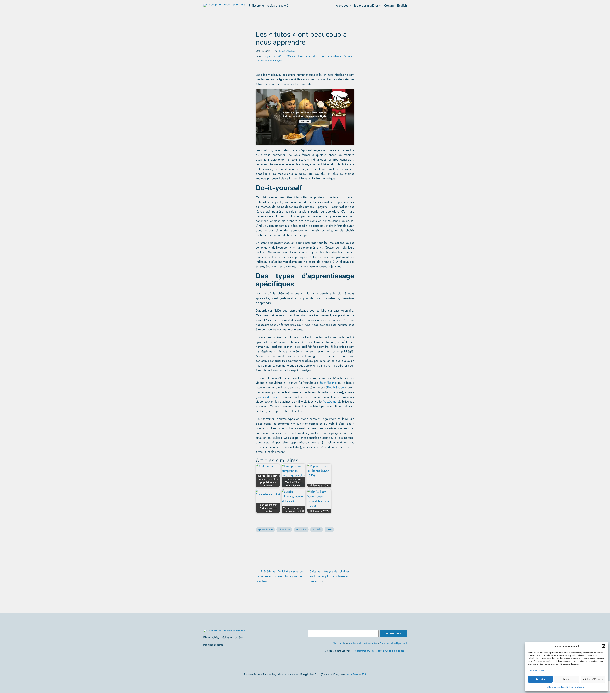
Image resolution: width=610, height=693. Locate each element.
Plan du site (339, 643)
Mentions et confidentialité (363, 643)
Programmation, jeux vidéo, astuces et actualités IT (380, 651)
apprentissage (265, 529)
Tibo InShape (335, 387)
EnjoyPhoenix (328, 382)
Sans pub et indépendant (393, 643)
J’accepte (305, 121)
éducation (301, 529)
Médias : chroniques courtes (302, 56)
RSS (364, 674)
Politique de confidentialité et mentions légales (565, 687)
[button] (603, 646)
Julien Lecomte (287, 51)
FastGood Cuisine (268, 397)
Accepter (540, 679)
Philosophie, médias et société (268, 5)
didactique (284, 529)
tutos (329, 529)
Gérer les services (537, 670)
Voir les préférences (593, 679)
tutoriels (316, 529)
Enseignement (268, 56)
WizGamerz (331, 401)
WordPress (352, 674)
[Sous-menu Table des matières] (380, 6)
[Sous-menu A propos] (350, 6)
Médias (281, 56)
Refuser (567, 679)
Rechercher (393, 633)
